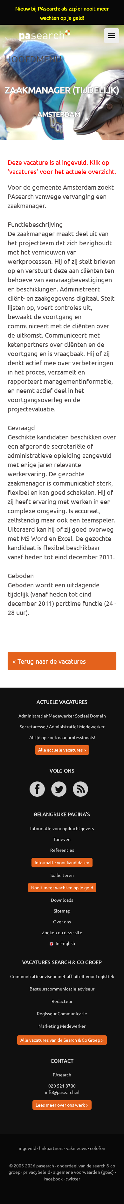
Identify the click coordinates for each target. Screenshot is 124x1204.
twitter (72, 1178)
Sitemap (62, 911)
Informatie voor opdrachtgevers (62, 828)
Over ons (62, 921)
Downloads (62, 900)
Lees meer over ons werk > (62, 1105)
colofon (97, 1148)
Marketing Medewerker (62, 1026)
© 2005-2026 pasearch (31, 1165)
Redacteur (62, 1001)
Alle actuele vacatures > (62, 749)
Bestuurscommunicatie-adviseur (62, 988)
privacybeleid (36, 1172)
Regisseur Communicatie (62, 1013)
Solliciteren (62, 875)
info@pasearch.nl (62, 1092)
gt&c (107, 1172)
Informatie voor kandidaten (62, 862)
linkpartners (51, 1148)
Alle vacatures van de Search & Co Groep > (62, 1040)
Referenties (62, 850)
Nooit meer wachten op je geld (62, 887)
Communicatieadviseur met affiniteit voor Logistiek (62, 976)
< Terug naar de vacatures (49, 661)
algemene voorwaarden (76, 1172)
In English (65, 943)
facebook (53, 1178)
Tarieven (62, 839)
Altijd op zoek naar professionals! (62, 737)
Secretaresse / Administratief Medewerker (62, 726)
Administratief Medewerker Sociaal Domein (62, 715)
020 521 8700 (62, 1085)
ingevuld (27, 1148)
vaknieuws (76, 1148)
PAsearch (62, 1074)
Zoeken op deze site (62, 932)
